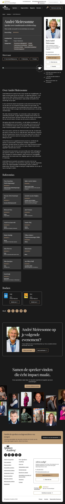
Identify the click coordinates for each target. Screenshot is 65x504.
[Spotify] (19, 454)
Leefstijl (30, 43)
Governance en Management (20, 43)
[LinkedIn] (16, 454)
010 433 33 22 (27, 1)
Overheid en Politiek (18, 47)
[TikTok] (12, 454)
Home (4, 14)
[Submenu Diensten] (42, 8)
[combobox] (53, 2)
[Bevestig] (61, 2)
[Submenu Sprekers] (18, 8)
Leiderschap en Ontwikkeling (20, 45)
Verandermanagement (19, 49)
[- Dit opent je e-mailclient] (21, 310)
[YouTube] (9, 454)
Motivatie (31, 45)
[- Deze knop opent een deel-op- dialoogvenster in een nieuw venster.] (8, 310)
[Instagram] (5, 454)
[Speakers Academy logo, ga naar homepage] (6, 8)
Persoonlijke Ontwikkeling (30, 47)
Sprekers (9, 14)
